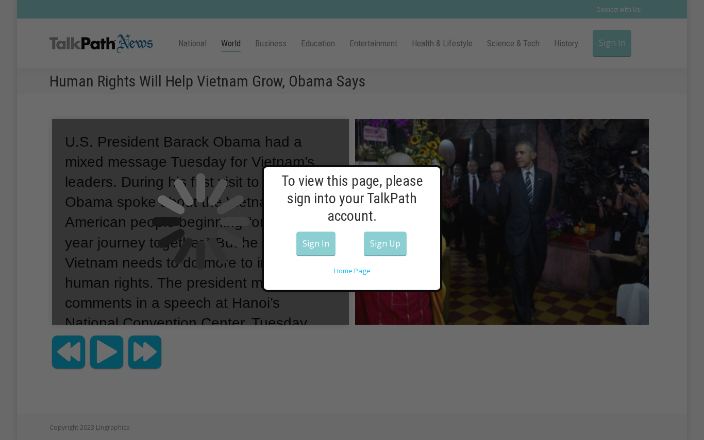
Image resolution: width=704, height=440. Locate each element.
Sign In (316, 243)
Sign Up (385, 243)
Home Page (352, 270)
